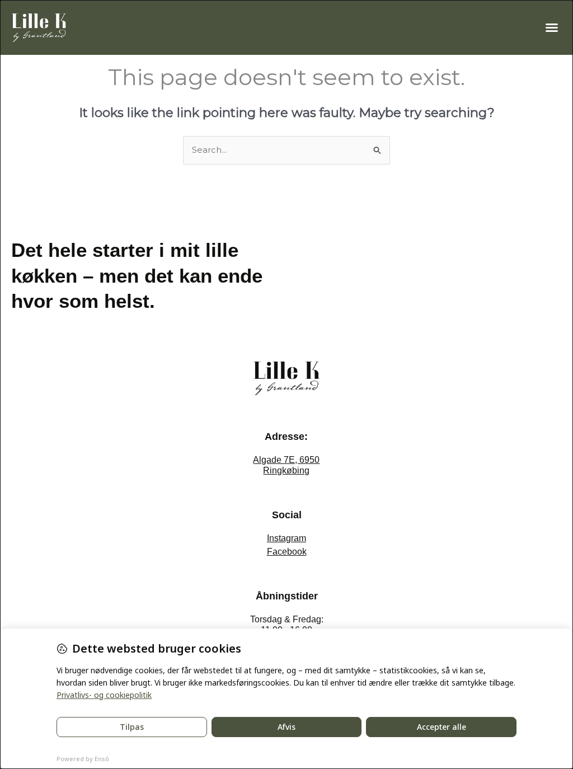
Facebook (287, 551)
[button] (552, 27)
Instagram (286, 538)
